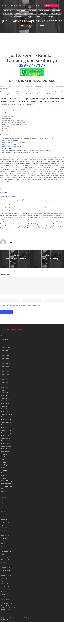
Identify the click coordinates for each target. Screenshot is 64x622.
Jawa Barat (4, 454)
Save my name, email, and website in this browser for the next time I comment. (22, 305)
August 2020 (4, 578)
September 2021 (5, 551)
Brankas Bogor (5, 366)
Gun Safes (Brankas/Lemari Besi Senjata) (12, 120)
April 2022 (3, 546)
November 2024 (5, 541)
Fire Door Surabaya (55, 13)
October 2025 (4, 522)
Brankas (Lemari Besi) (8, 108)
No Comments (40, 25)
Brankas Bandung (5, 350)
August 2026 (4, 501)
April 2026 (3, 511)
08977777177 (32, 65)
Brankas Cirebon (5, 369)
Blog (2, 342)
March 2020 (4, 591)
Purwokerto (4, 478)
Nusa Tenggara (5, 465)
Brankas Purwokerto (6, 425)
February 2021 (4, 567)
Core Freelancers (4, 619)
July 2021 (3, 554)
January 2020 (4, 597)
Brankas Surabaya (5, 438)
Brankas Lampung (44, 10)
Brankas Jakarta (21, 10)
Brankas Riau (32, 13)
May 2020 (3, 586)
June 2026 (3, 506)
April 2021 (3, 562)
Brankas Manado (5, 406)
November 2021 (5, 549)
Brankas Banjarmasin (6, 353)
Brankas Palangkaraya (6, 414)
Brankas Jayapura (5, 385)
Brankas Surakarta (5, 441)
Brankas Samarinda (6, 430)
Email (23, 298)
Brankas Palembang (20, 13)
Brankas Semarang (6, 433)
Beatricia (22, 25)
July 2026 (3, 503)
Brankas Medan (56, 10)
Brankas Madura (5, 395)
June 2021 (3, 557)
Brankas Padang (7, 13)
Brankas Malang (5, 401)
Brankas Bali (4, 345)
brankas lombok (5, 393)
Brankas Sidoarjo (5, 435)
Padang (12, 16)
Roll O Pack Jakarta (40, 16)
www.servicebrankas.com (52, 101)
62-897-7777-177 (6, 609)
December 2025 (5, 517)
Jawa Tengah (4, 457)
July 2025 (3, 527)
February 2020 (4, 594)
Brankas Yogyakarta (6, 446)
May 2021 (3, 559)
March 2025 (4, 535)
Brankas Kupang (5, 387)
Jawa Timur (4, 459)
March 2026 (4, 514)
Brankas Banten (5, 355)
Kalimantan (4, 462)
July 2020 (3, 581)
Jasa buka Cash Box (7, 148)
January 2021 (4, 570)
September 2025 (5, 525)
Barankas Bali (4, 339)
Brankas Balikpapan (6, 347)
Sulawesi (3, 489)
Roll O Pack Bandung (6, 481)
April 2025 (3, 533)
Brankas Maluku (5, 403)
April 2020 (3, 589)
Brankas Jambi (32, 10)
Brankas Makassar (6, 398)
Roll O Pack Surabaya (6, 486)
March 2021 (4, 565)
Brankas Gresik (5, 377)
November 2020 (5, 575)
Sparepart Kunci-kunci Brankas (10, 144)
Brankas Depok (5, 374)
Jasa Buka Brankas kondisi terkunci (11, 140)
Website (46, 298)
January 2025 (4, 538)
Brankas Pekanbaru (6, 419)
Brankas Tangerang (6, 443)
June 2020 (3, 583)
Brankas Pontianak (6, 422)
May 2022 (3, 543)
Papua (2, 473)
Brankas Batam (5, 358)
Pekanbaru (29, 16)
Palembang (20, 16)
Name (2, 298)
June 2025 (3, 530)
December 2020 (5, 573)
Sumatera (50, 16)
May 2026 (3, 509)
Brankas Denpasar (6, 371)
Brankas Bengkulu (9, 10)
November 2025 (5, 519)
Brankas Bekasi (5, 361)
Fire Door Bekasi (43, 13)
